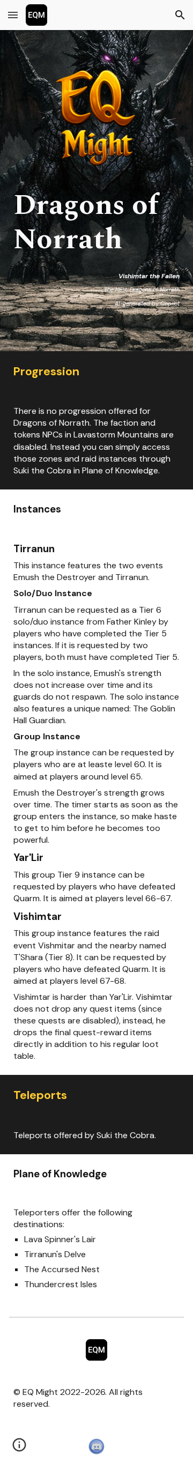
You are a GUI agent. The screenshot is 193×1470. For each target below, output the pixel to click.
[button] (13, 14)
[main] (96, 248)
